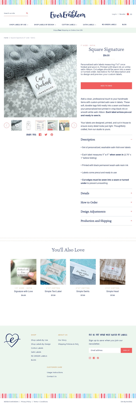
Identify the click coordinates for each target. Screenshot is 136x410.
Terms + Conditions (41, 401)
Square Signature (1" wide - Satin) (23, 38)
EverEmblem (13, 401)
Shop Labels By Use (17, 24)
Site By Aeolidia (126, 401)
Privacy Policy (26, 401)
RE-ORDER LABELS (109, 24)
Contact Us (51, 376)
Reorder (122, 14)
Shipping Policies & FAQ (68, 344)
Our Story (62, 340)
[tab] (106, 139)
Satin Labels (88, 24)
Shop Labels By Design (44, 24)
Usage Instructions (55, 372)
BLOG (124, 24)
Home (6, 38)
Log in (114, 14)
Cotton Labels (68, 24)
